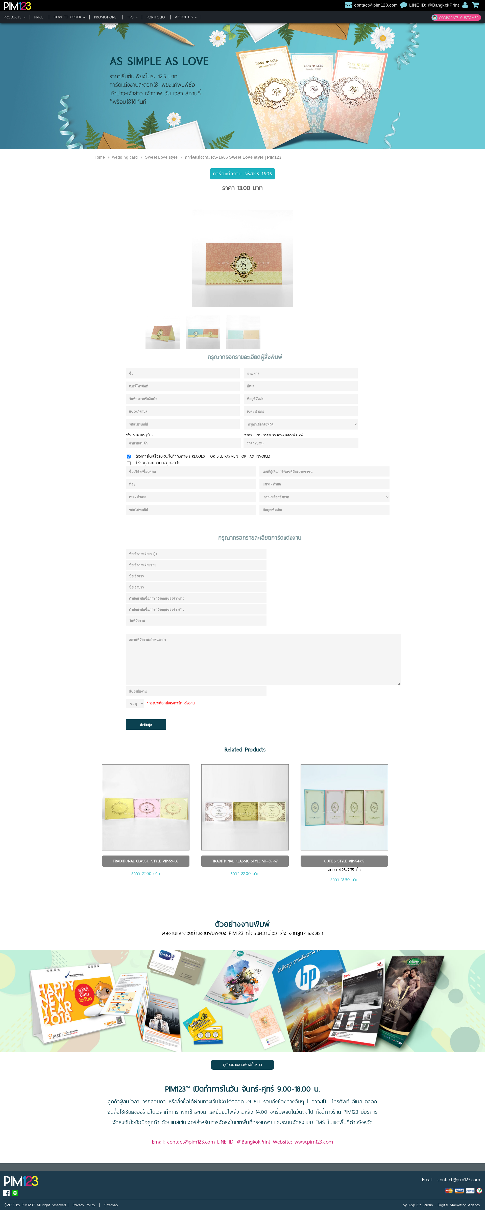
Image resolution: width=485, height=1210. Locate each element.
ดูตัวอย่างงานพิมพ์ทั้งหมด (242, 1064)
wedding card (125, 157)
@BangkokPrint (254, 1141)
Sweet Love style (161, 157)
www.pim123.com (314, 1141)
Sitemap (111, 1205)
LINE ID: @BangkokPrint (434, 5)
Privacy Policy (84, 1205)
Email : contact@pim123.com (451, 1179)
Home (99, 157)
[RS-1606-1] (242, 256)
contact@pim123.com (376, 5)
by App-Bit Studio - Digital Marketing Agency (441, 1205)
